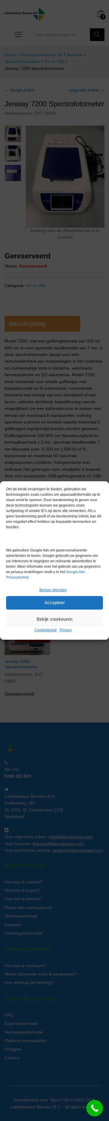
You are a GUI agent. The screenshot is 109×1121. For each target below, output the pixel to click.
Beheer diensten (53, 590)
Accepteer (55, 602)
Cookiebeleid (46, 630)
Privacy (66, 630)
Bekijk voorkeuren (54, 619)
